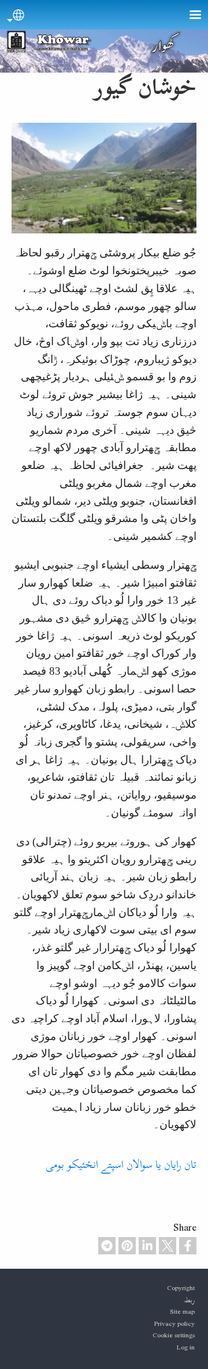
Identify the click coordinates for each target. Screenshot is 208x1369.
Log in (186, 1347)
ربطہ (189, 1299)
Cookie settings (174, 1335)
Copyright (181, 1287)
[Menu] (188, 16)
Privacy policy (174, 1323)
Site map (182, 1311)
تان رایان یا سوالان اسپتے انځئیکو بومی (121, 1164)
